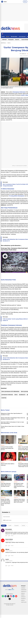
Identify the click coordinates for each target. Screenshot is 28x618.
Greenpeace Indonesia (19, 92)
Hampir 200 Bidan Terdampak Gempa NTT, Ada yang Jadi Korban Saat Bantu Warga (5, 502)
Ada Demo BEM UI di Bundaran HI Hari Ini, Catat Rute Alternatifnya (12, 422)
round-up (4, 397)
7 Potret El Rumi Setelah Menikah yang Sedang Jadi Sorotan (7, 448)
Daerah (17, 39)
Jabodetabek (14, 36)
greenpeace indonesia (7, 394)
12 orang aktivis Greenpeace (16, 196)
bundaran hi (22, 394)
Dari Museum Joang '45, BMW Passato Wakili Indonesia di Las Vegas (19, 485)
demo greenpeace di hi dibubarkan (10, 391)
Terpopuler (11, 39)
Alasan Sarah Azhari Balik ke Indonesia (7, 464)
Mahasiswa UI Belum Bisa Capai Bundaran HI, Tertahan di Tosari (11, 414)
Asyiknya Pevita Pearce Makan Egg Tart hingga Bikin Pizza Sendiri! (19, 501)
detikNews (3, 42)
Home (3, 36)
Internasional (22, 36)
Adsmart (4, 39)
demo (16, 394)
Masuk (25, 1)
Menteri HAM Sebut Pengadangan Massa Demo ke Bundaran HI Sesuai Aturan (13, 418)
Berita (7, 36)
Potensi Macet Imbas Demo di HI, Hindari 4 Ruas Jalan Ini (12, 427)
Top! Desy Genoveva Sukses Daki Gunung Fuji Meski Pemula (6, 485)
